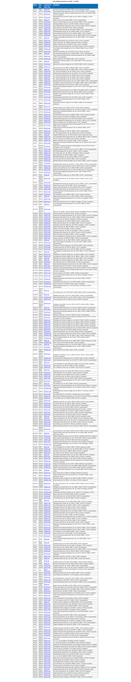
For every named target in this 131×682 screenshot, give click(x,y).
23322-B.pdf (47, 221)
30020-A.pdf (47, 178)
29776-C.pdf (47, 87)
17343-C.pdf (47, 514)
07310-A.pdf (47, 577)
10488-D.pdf (47, 511)
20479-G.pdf (47, 617)
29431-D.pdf (47, 646)
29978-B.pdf (47, 118)
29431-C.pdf (47, 629)
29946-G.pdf (47, 71)
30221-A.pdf (47, 458)
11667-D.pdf (47, 381)
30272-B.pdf (47, 498)
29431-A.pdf (47, 420)
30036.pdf (46, 20)
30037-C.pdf (47, 273)
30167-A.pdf (47, 143)
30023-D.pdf (47, 677)
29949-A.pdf (47, 46)
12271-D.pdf (47, 600)
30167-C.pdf (47, 410)
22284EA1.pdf (47, 297)
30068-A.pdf (47, 201)
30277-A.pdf (47, 360)
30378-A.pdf (47, 631)
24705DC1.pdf (47, 492)
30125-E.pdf (47, 396)
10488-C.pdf (47, 487)
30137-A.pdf (47, 232)
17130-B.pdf (47, 438)
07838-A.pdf (47, 168)
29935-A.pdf (47, 73)
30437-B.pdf (47, 573)
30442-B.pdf (47, 606)
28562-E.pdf (47, 320)
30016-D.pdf (47, 648)
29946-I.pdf (47, 77)
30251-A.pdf (47, 394)
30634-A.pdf (47, 641)
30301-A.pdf (47, 604)
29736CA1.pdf (47, 338)
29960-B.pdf (47, 49)
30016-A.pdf (47, 116)
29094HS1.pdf (47, 342)
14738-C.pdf (47, 217)
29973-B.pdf (47, 22)
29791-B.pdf (47, 11)
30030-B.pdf (47, 122)
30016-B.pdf (47, 234)
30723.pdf (46, 669)
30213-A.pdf (47, 213)
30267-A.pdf (47, 441)
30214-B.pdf (47, 426)
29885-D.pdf (47, 451)
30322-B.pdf (47, 551)
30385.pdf (46, 433)
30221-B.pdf (47, 478)
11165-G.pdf (47, 182)
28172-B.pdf (47, 169)
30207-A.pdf (47, 376)
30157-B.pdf (47, 228)
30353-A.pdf (47, 452)
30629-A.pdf (47, 618)
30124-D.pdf (47, 527)
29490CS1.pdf (47, 335)
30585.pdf (46, 589)
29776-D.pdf (47, 125)
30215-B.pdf (47, 267)
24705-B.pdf (47, 282)
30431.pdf (46, 454)
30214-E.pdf (47, 622)
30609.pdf (46, 602)
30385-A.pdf (47, 475)
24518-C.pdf (47, 505)
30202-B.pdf (47, 461)
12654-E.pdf (47, 279)
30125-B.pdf (47, 109)
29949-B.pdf (47, 64)
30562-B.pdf (47, 633)
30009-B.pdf (47, 194)
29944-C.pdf (47, 106)
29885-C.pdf (47, 153)
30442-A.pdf (47, 598)
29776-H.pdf (47, 554)
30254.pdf (46, 258)
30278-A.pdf (47, 436)
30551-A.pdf (47, 659)
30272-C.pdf (47, 574)
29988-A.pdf (47, 42)
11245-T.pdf (47, 347)
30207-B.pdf (47, 403)
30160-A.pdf (47, 422)
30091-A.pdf (47, 299)
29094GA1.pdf (47, 283)
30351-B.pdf (47, 509)
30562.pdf (46, 561)
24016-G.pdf (47, 591)
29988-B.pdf (47, 59)
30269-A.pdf (47, 400)
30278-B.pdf (47, 449)
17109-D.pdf (47, 172)
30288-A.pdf (47, 367)
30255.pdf (46, 260)
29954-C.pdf (47, 138)
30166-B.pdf (47, 496)
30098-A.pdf (47, 114)
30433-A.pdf (47, 667)
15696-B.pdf (47, 547)
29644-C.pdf (47, 580)
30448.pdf (46, 470)
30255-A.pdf (47, 326)
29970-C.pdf (47, 365)
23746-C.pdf (47, 463)
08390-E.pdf (47, 29)
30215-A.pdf (47, 199)
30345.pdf (46, 416)
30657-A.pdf (47, 638)
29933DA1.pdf (47, 388)
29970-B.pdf (47, 155)
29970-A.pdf (47, 27)
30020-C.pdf (47, 671)
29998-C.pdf (47, 467)
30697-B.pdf (47, 673)
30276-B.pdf (47, 354)
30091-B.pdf (47, 329)
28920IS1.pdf (47, 358)
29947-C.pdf (47, 84)
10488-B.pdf (47, 465)
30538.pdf (46, 539)
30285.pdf (46, 340)
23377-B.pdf (47, 309)
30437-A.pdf (47, 545)
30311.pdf (46, 383)
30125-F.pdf (47, 529)
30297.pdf (46, 362)
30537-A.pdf (47, 661)
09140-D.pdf (47, 185)
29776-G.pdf (47, 525)
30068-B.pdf (47, 223)
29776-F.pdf (47, 317)
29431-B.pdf (47, 567)
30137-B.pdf (47, 249)
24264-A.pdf (47, 56)
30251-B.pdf (47, 414)
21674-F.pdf (47, 315)
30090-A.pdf (47, 103)
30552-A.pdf (47, 665)
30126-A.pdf (47, 219)
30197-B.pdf (47, 247)
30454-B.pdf (47, 663)
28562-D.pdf (47, 254)
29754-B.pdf (47, 112)
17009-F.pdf (47, 81)
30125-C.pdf (47, 151)
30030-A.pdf (47, 44)
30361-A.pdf (47, 609)
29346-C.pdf (47, 518)
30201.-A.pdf (47, 189)
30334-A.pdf (47, 520)
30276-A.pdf (47, 303)
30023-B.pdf (47, 270)
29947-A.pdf (47, 40)
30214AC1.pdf (47, 286)
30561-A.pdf (47, 627)
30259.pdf (46, 264)
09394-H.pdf (47, 440)
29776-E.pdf (47, 146)
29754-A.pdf (47, 100)
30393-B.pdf (47, 494)
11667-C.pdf (47, 312)
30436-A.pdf (47, 489)
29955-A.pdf (47, 17)
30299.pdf (46, 370)
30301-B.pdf (47, 650)
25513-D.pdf (47, 192)
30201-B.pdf (47, 456)
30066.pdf (46, 53)
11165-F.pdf (47, 163)
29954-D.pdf (47, 158)
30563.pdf (46, 563)
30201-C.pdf (47, 503)
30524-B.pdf (47, 654)
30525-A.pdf (47, 522)
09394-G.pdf (47, 405)
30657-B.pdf (47, 658)
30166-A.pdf (47, 372)
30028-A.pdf (47, 374)
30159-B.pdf (47, 262)
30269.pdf (46, 294)
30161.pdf (46, 135)
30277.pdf (46, 307)
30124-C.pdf (47, 215)
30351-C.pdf (47, 556)
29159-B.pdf (47, 407)
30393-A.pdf (47, 473)
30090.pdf (46, 61)
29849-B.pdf (47, 35)
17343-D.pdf (47, 533)
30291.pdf (46, 344)
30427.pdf (46, 447)
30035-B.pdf (47, 128)
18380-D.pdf (47, 82)
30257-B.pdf (47, 582)
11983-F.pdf (47, 615)
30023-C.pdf (47, 607)
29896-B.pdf (47, 136)
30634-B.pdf (47, 656)
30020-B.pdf (47, 483)
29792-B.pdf (47, 26)
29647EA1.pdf (47, 333)
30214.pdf (46, 196)
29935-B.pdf (47, 92)
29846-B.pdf (47, 33)
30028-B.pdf (47, 398)
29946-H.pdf (47, 75)
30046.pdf (46, 38)
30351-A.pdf (47, 507)
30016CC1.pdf (47, 480)
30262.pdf (46, 290)
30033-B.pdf (47, 236)
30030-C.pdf (47, 140)
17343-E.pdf (47, 635)
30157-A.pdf (47, 209)
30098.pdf (46, 69)
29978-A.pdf (47, 97)
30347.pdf (46, 418)
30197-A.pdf (47, 230)
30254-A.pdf (47, 324)
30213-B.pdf (47, 226)
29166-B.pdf (47, 536)
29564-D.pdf (47, 94)
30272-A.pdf (47, 424)
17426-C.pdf (47, 565)
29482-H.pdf (47, 31)
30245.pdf (46, 240)
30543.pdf (46, 543)
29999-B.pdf (47, 245)
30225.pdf (46, 204)
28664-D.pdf (47, 322)
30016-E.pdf (47, 675)
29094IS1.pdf (47, 350)
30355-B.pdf (47, 612)
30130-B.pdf (47, 328)
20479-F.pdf (47, 412)
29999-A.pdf (47, 225)
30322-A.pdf (47, 512)
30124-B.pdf (47, 157)
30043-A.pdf (47, 90)
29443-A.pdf (47, 516)
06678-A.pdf (47, 331)
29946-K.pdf (47, 133)
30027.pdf (46, 9)
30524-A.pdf (47, 620)
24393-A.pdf (47, 378)
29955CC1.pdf (47, 391)
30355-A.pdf (47, 595)
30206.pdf (46, 175)
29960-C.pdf (47, 67)
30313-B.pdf (47, 624)
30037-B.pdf (47, 238)
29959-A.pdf (47, 166)
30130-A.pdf (47, 275)
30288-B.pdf (47, 531)
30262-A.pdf (47, 429)
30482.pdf (46, 500)
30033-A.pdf (47, 120)
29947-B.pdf (47, 51)
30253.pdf (46, 252)
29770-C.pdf (47, 242)
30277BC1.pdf (47, 444)
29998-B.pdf (47, 187)
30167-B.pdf (47, 385)
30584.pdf (46, 584)
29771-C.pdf (47, 149)
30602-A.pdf (47, 652)
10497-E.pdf (47, 131)
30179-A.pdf (47, 266)
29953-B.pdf (47, 24)
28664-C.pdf (47, 256)
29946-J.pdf (47, 79)
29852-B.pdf (47, 14)
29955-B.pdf (47, 160)
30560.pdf (46, 558)
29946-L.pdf (47, 642)
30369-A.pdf (47, 593)
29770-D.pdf (47, 587)
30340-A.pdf (47, 644)
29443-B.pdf (47, 549)
